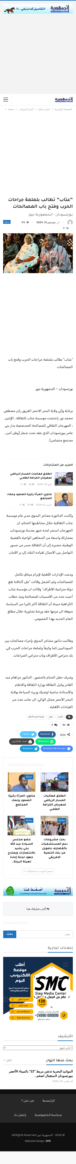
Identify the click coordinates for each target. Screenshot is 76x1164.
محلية (6, 222)
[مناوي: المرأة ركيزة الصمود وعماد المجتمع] (64, 499)
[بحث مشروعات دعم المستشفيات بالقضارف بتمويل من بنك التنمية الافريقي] (54, 825)
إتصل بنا (20, 1115)
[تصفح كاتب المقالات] (70, 222)
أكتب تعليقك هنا (37, 908)
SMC (48, 1140)
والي (51, 717)
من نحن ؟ (27, 1101)
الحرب (60, 717)
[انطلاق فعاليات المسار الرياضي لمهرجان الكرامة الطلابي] (64, 479)
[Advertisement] (38, 54)
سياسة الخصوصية (48, 1115)
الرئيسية (48, 1101)
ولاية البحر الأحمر (36, 717)
